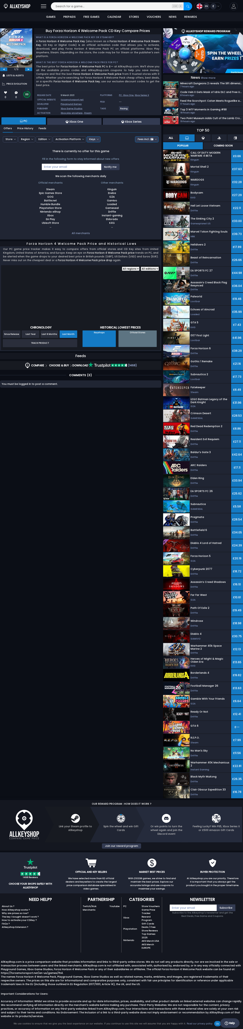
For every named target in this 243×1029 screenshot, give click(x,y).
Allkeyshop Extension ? (15, 927)
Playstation (130, 929)
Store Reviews (150, 930)
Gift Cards (148, 923)
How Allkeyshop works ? (16, 910)
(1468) (132, 365)
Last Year (31, 334)
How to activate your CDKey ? (19, 920)
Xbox (126, 917)
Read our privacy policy (199, 1023)
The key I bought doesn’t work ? (20, 916)
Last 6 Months (49, 334)
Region (25, 139)
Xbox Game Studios (71, 108)
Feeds (42, 128)
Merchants (89, 910)
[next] (28, 69)
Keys (92, 139)
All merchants (81, 233)
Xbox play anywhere (72, 112)
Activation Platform (68, 139)
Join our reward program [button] (121, 846)
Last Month (68, 334)
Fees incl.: (144, 139)
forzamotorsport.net (72, 99)
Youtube (115, 906)
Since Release (11, 334)
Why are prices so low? (15, 913)
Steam (88, 112)
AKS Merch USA (150, 941)
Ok (217, 1023)
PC (125, 906)
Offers (8, 128)
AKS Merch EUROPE (148, 946)
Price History (25, 128)
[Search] (188, 6)
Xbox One (128, 95)
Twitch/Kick (89, 906)
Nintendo (128, 940)
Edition (42, 139)
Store (9, 139)
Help (231, 1023)
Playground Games (71, 104)
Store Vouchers (151, 906)
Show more (208, 78)
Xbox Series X (142, 95)
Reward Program (147, 918)
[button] (234, 6)
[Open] (43, 6)
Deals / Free (148, 927)
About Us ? (8, 906)
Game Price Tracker (148, 911)
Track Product (40, 342)
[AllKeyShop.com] (17, 6)
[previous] (3, 69)
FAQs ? (6, 923)
